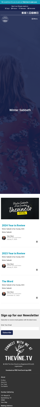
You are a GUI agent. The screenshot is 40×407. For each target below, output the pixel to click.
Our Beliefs (4, 386)
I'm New (3, 380)
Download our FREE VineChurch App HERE (18, 370)
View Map (4, 402)
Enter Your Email (6, 325)
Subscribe (7, 332)
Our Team (4, 384)
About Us (4, 382)
